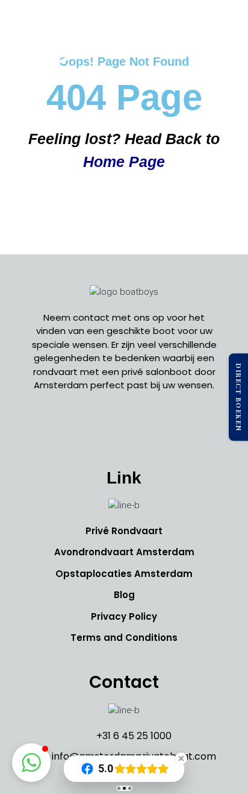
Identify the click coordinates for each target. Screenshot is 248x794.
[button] (226, 51)
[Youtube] (151, 429)
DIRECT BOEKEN (238, 397)
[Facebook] (97, 429)
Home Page (124, 161)
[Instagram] (124, 429)
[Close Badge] (181, 758)
